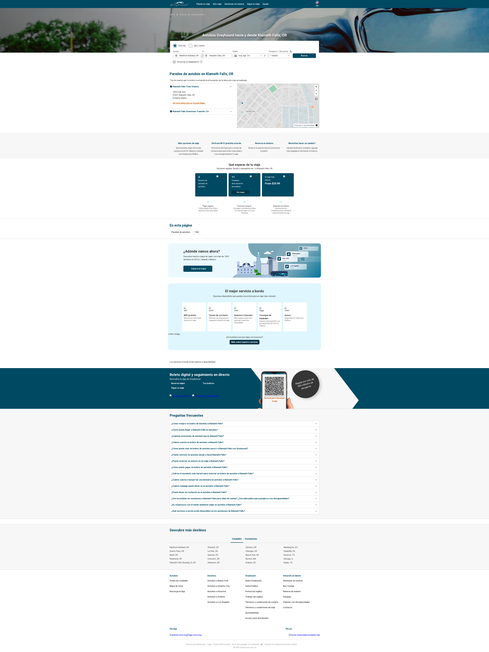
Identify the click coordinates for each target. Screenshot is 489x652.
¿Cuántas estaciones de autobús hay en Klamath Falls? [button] (197, 436)
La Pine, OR (213, 551)
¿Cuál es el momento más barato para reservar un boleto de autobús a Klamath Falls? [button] (212, 473)
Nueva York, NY (252, 555)
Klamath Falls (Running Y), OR (183, 562)
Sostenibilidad (252, 613)
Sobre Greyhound (253, 580)
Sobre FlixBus (251, 586)
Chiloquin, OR (251, 551)
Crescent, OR (213, 559)
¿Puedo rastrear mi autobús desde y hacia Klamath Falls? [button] (198, 455)
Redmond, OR (176, 559)
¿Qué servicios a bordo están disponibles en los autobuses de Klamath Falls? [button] (208, 511)
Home (172, 15)
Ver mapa (240, 192)
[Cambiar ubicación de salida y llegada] (202, 55)
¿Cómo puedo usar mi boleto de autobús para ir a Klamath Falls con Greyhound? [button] (209, 448)
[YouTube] (286, 635)
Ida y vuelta (199, 45)
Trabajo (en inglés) (254, 597)
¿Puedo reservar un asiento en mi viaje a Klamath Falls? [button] (198, 461)
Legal (209, 644)
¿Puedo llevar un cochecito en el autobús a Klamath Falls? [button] (199, 492)
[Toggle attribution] (316, 125)
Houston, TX (289, 555)
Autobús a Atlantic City (218, 586)
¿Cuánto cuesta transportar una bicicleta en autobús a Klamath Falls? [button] (205, 480)
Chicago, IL (288, 559)
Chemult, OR (213, 547)
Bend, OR (174, 555)
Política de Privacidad (221, 644)
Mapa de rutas (176, 586)
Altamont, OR (214, 562)
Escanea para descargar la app (274, 399)
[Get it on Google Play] (178, 635)
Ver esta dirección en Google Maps (189, 103)
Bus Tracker (288, 586)
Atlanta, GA (251, 562)
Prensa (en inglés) (253, 591)
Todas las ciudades (179, 580)
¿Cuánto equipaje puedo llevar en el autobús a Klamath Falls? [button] (200, 486)
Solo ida (182, 45)
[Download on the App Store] (194, 635)
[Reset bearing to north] (316, 94)
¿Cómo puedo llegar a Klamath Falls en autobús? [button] (194, 430)
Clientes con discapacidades (296, 602)
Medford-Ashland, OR (179, 547)
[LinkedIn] (287, 635)
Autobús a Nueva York (217, 580)
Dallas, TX (288, 562)
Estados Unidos (198, 15)
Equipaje (287, 597)
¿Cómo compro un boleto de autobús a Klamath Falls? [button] (197, 423)
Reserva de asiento (292, 591)
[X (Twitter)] (288, 635)
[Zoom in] (316, 86)
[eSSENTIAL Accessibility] (305, 635)
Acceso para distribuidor (257, 618)
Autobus (183, 15)
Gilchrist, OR (251, 547)
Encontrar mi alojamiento (188, 62)
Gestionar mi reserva (293, 580)
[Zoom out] (316, 90)
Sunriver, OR (213, 555)
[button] (202, 87)
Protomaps (298, 125)
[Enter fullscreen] (316, 99)
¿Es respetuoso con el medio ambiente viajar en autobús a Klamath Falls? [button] (206, 505)
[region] (278, 105)
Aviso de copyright (239, 644)
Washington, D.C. (290, 547)
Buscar (304, 55)
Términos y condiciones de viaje (260, 607)
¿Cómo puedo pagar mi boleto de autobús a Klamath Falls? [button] (199, 467)
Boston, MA (251, 559)
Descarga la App (177, 591)
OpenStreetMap (309, 125)
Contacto (287, 607)
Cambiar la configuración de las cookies (280, 644)
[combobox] (190, 55)
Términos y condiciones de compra (261, 602)
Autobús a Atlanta (216, 597)
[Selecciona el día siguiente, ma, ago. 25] (264, 55)
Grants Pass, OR (177, 551)
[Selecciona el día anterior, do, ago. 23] (260, 55)
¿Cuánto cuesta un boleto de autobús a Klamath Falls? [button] (197, 442)
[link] (244, 260)
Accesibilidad (253, 644)
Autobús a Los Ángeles (218, 602)
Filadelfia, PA (289, 551)
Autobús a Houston (216, 591)
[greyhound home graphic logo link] (179, 4)
